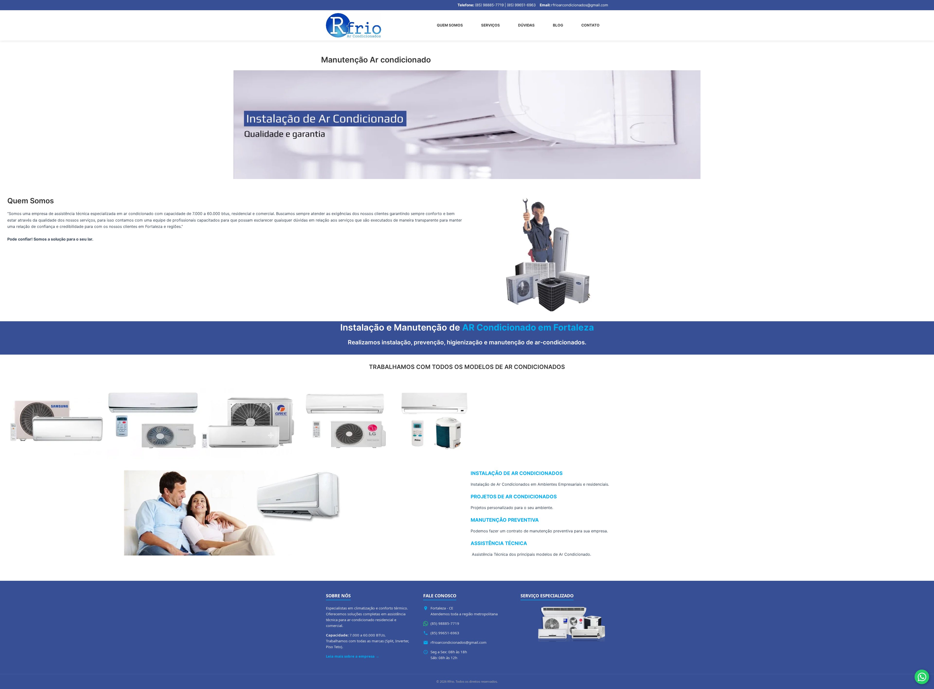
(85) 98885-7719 (445, 623)
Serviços (490, 25)
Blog (558, 25)
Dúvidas (526, 25)
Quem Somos (450, 25)
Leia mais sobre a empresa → (352, 656)
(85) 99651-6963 (445, 632)
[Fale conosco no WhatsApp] (922, 677)
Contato (590, 25)
